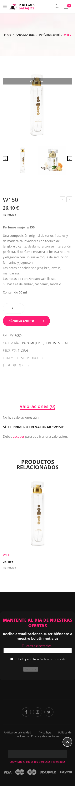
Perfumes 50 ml (49, 34)
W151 (69, 199)
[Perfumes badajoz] (22, 6)
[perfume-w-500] (37, 105)
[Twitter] (9, 365)
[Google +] (21, 365)
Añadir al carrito (21, 321)
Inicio (7, 34)
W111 (7, 555)
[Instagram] (37, 712)
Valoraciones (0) (37, 406)
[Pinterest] (14, 365)
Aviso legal (45, 732)
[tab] (37, 406)
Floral (23, 351)
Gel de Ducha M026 (62, 199)
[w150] (52, 160)
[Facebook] (4, 365)
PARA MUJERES (25, 34)
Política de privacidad (53, 659)
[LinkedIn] (27, 365)
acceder (18, 436)
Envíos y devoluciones (45, 736)
